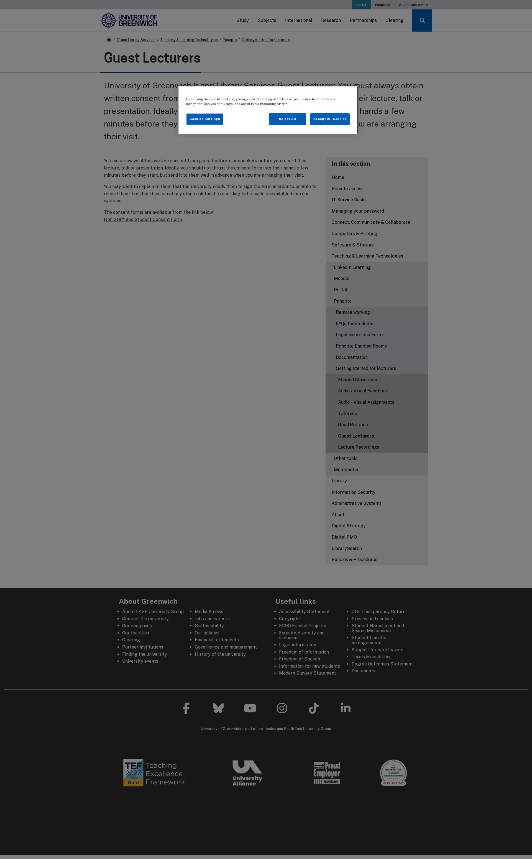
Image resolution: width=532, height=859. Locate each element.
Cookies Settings (205, 119)
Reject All (287, 119)
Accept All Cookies (330, 119)
